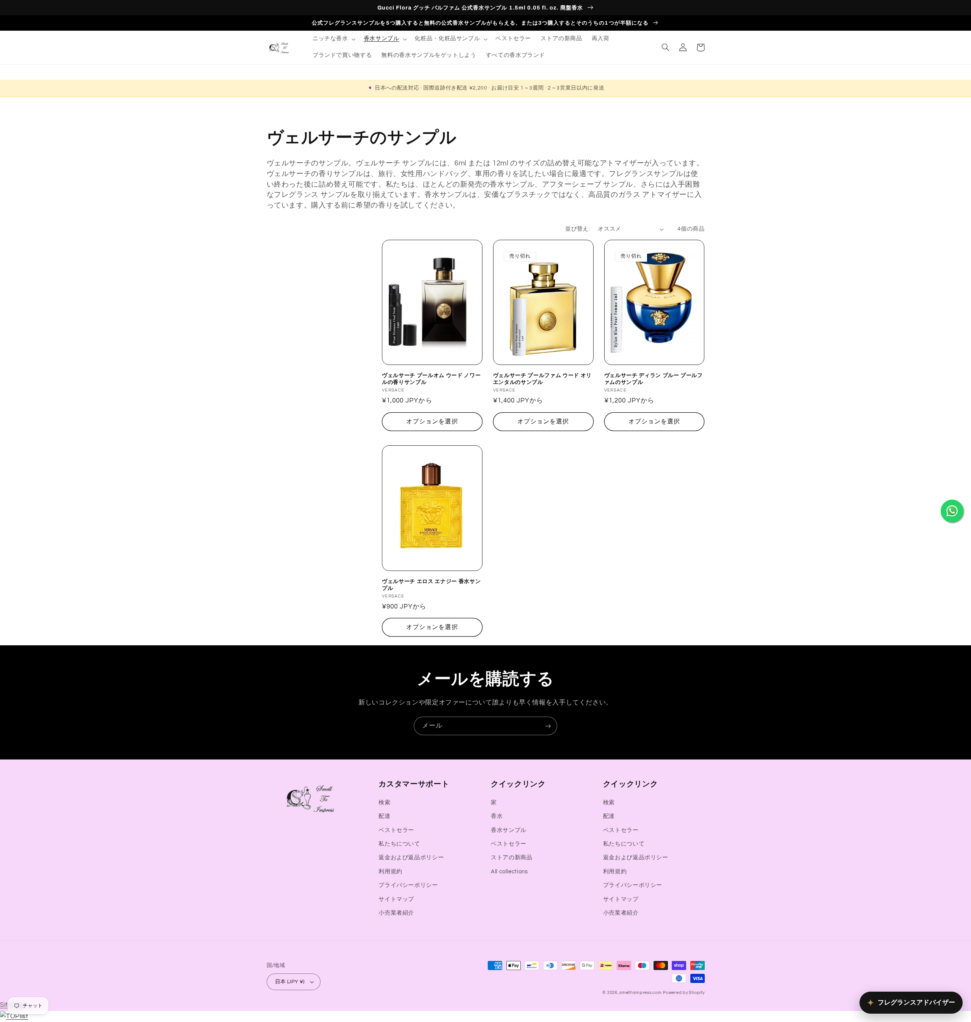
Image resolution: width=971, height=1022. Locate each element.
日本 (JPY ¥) (290, 981)
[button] (333, 39)
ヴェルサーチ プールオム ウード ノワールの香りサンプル (431, 378)
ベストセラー (396, 830)
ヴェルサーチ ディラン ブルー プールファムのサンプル (653, 378)
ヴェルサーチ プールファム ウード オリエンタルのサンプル (542, 378)
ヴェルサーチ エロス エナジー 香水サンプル (431, 584)
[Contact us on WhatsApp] (952, 511)
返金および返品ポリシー (411, 857)
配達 (384, 816)
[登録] (548, 726)
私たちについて (399, 844)
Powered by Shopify (683, 993)
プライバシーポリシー (408, 885)
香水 (497, 816)
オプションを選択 (432, 421)
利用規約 (390, 871)
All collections (509, 871)
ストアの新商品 (511, 857)
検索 (384, 802)
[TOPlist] (14, 1016)
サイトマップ (396, 899)
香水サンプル (508, 830)
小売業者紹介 (396, 913)
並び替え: (577, 229)
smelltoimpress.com (640, 993)
